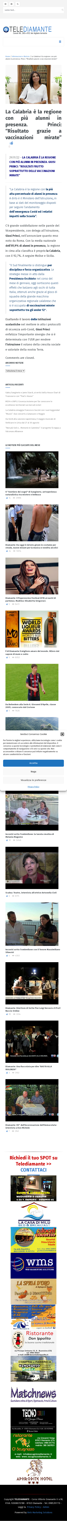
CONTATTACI (34, 1170)
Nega (33, 771)
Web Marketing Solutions (39, 1512)
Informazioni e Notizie (21, 56)
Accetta (33, 763)
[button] (62, 734)
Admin (46, 1507)
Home (7, 56)
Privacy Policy (33, 787)
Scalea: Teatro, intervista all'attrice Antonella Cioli (31, 893)
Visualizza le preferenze (33, 780)
